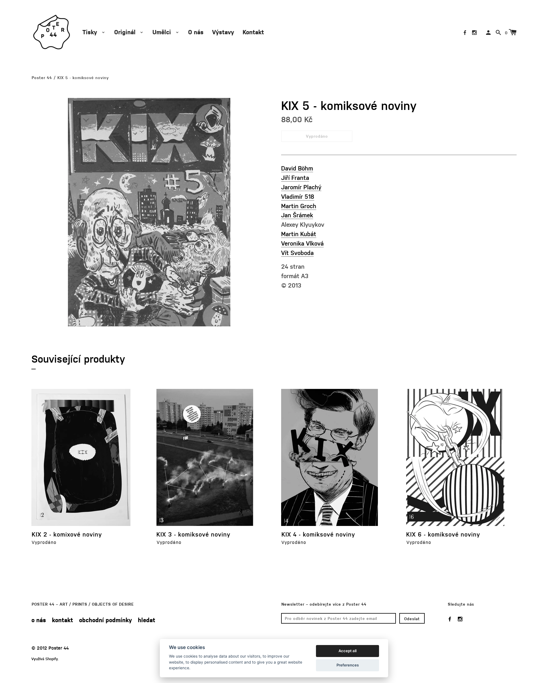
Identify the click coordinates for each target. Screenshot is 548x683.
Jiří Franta (295, 177)
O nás (196, 32)
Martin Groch (298, 206)
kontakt (62, 620)
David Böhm (297, 168)
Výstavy (223, 32)
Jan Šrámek (297, 215)
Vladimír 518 (297, 196)
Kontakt (253, 32)
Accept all (347, 650)
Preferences (348, 665)
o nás (38, 620)
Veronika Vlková (302, 243)
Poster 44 (42, 77)
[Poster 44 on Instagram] (474, 32)
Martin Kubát (298, 234)
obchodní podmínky (105, 620)
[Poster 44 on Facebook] (465, 32)
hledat (146, 620)
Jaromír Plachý (301, 187)
